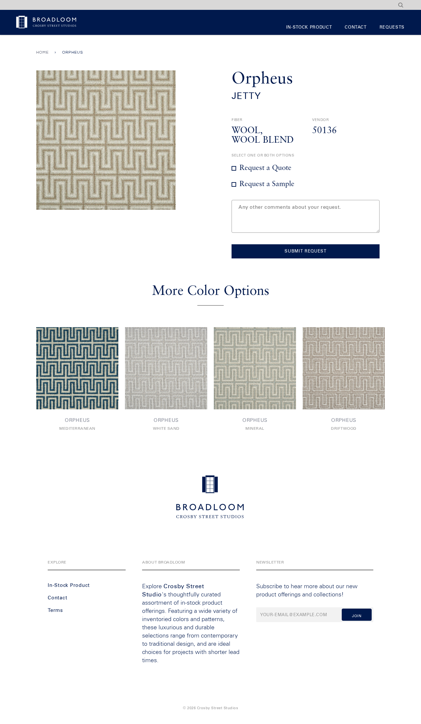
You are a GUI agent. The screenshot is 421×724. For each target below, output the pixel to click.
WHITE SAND (166, 429)
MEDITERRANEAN (77, 429)
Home (42, 52)
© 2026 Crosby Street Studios (210, 708)
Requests (392, 27)
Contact (356, 27)
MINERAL (254, 429)
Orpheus (77, 420)
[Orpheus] (77, 368)
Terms (55, 610)
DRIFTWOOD (344, 429)
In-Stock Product (309, 27)
